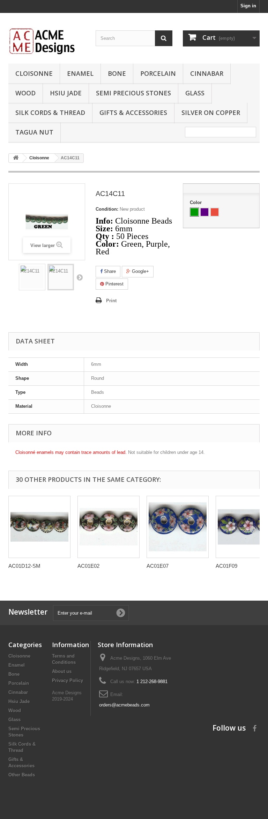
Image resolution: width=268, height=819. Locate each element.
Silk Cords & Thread (50, 112)
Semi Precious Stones (133, 93)
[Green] (194, 212)
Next (79, 277)
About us (62, 671)
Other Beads (21, 774)
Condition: (107, 209)
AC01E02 (88, 566)
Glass (194, 93)
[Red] (214, 212)
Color (196, 202)
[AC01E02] (108, 527)
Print (111, 300)
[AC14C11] (32, 277)
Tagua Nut (34, 132)
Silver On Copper (210, 112)
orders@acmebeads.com (124, 705)
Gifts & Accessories (133, 112)
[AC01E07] (178, 527)
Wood (25, 93)
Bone (117, 73)
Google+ (140, 271)
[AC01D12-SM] (39, 527)
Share (109, 271)
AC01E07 (158, 566)
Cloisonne (34, 73)
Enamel (80, 73)
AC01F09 (226, 566)
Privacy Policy (67, 680)
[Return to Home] (15, 158)
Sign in (248, 5)
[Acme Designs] (46, 41)
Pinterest (114, 284)
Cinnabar (206, 73)
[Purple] (204, 212)
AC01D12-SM (24, 566)
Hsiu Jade (66, 93)
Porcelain (158, 73)
